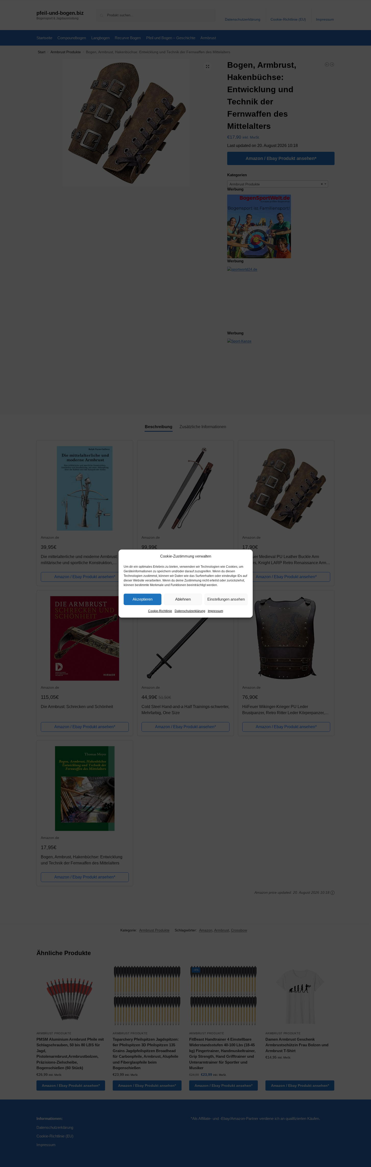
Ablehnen (183, 599)
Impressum (215, 611)
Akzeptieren (142, 599)
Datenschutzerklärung (190, 611)
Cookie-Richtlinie (160, 611)
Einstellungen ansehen (226, 599)
